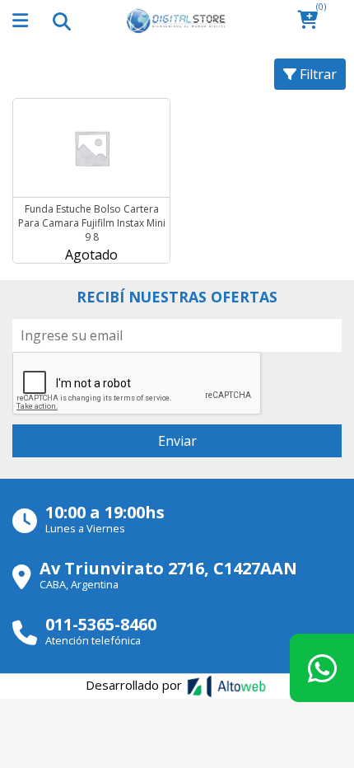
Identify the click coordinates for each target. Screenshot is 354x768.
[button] (312, 21)
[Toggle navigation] (61, 20)
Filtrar (316, 74)
